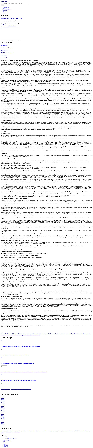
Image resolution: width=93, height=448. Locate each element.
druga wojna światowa (5, 335)
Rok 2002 (2, 424)
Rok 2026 (2, 396)
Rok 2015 (2, 409)
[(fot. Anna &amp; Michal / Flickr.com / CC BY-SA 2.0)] (10, 38)
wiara (60, 430)
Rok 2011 (2, 414)
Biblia (76, 430)
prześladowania (25, 335)
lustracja (58, 333)
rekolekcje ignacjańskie (68, 430)
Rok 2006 (2, 419)
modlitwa (44, 430)
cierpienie (2, 432)
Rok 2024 (2, 399)
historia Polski (3, 333)
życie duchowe (17, 432)
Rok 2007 (2, 418)
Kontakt (4, 442)
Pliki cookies (5, 445)
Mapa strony (5, 444)
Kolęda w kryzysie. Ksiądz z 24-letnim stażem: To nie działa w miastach (16, 389)
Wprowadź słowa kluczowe (6, 3)
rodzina (38, 430)
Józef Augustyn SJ (4, 50)
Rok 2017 (2, 407)
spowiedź (23, 430)
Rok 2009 (2, 416)
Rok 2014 (2, 410)
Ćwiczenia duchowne (52, 430)
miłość (18, 430)
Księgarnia (5, 11)
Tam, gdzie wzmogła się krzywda (6, 47)
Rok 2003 (2, 423)
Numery (4, 8)
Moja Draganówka (4, 57)
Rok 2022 (2, 401)
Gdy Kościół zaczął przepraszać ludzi (7, 52)
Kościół (20, 335)
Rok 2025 (2, 398)
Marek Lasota (3, 24)
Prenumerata (5, 446)
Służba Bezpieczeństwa (77, 333)
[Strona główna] (4, 1)
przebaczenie (87, 333)
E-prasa (4, 12)
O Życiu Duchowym (7, 440)
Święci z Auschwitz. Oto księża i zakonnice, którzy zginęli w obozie (15, 354)
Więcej (2, 433)
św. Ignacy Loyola (31, 430)
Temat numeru (19, 18)
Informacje (5, 10)
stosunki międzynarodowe (21, 333)
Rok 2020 (2, 403)
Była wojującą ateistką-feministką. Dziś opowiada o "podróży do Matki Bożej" (17, 363)
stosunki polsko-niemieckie (51, 333)
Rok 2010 (2, 415)
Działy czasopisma (7, 9)
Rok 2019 (2, 404)
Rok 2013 (2, 411)
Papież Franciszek (30, 333)
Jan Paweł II (9, 432)
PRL (84, 333)
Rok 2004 (2, 422)
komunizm (63, 333)
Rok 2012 (2, 412)
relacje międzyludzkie (11, 333)
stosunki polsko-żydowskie (39, 333)
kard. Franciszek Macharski (34, 335)
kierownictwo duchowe (84, 430)
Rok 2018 (2, 406)
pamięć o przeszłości (14, 335)
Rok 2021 (2, 402)
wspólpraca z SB (69, 333)
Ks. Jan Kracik (3, 55)
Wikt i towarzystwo (4, 45)
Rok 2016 (2, 408)
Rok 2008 (2, 417)
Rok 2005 (2, 420)
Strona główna (6, 7)
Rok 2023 (2, 400)
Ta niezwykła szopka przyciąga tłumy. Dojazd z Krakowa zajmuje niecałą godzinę (18, 380)
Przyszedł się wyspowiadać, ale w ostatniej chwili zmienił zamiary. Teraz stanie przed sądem (20, 346)
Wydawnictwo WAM (12, 438)
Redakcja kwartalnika (7, 441)
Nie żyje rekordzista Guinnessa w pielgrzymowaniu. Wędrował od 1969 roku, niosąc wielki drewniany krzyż (24, 372)
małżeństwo (3, 430)
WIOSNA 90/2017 (11, 26)
